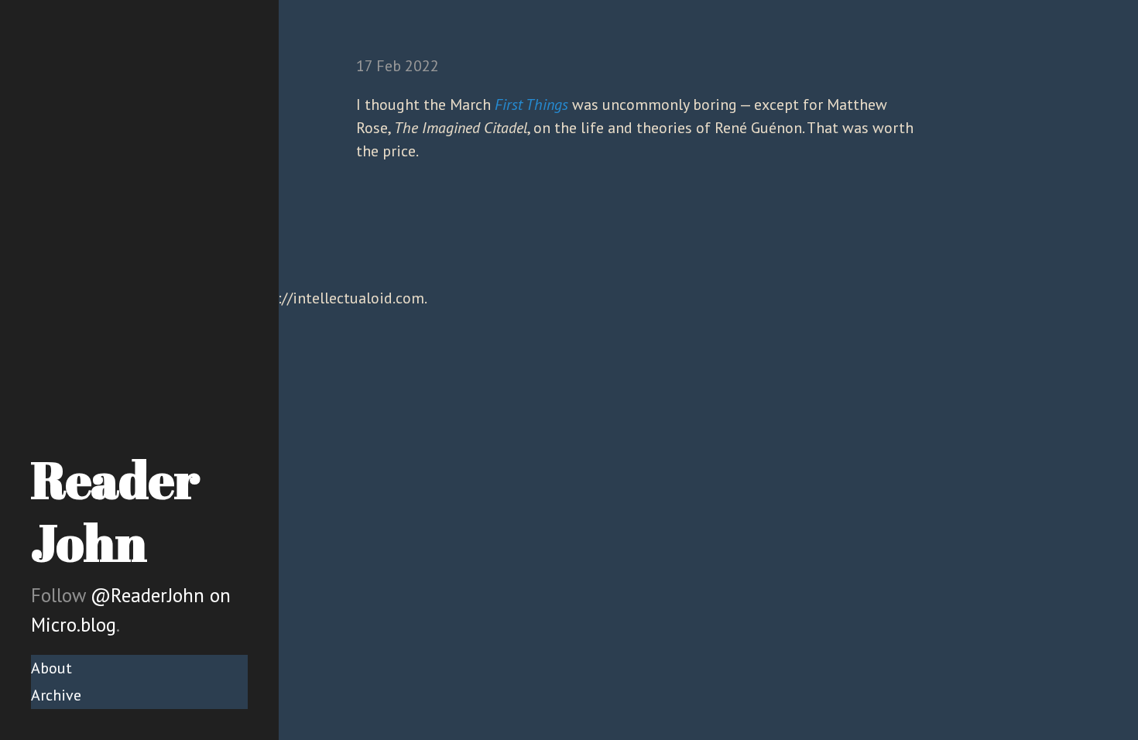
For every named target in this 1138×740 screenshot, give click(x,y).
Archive (56, 695)
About (51, 668)
